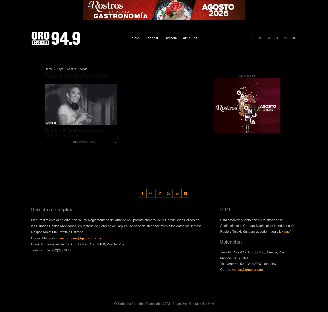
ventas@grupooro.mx (248, 269)
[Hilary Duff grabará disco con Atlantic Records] (81, 104)
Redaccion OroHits (57, 141)
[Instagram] (260, 38)
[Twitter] (277, 38)
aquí (287, 231)
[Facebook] (252, 38)
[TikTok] (269, 38)
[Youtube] (294, 38)
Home (49, 69)
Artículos (51, 122)
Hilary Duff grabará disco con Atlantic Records (75, 133)
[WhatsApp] (285, 38)
